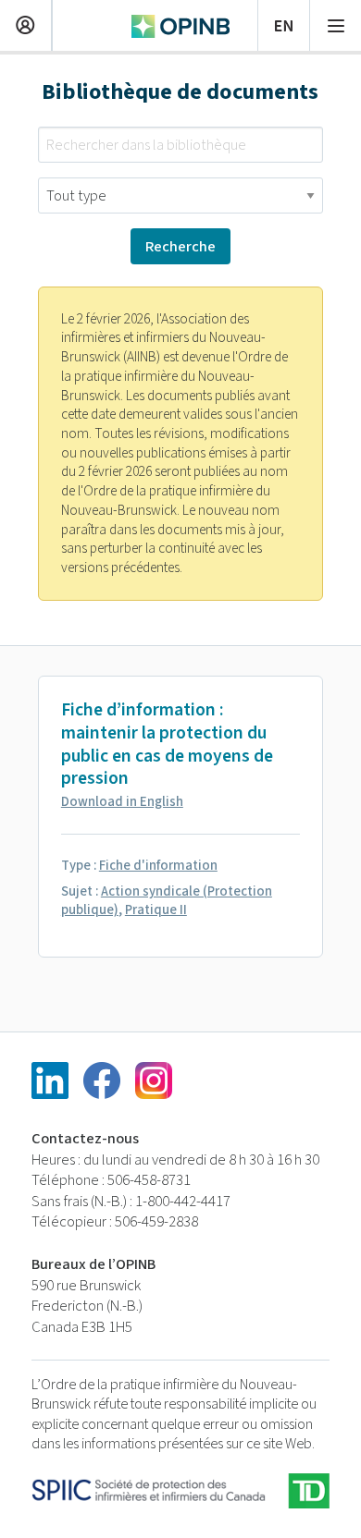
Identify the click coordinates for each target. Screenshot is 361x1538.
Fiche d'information (158, 865)
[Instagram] (153, 1080)
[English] (283, 23)
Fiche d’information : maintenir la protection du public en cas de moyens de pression (167, 744)
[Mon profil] (25, 23)
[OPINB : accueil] (180, 24)
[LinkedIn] (49, 1080)
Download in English (122, 802)
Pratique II (156, 910)
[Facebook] (101, 1080)
